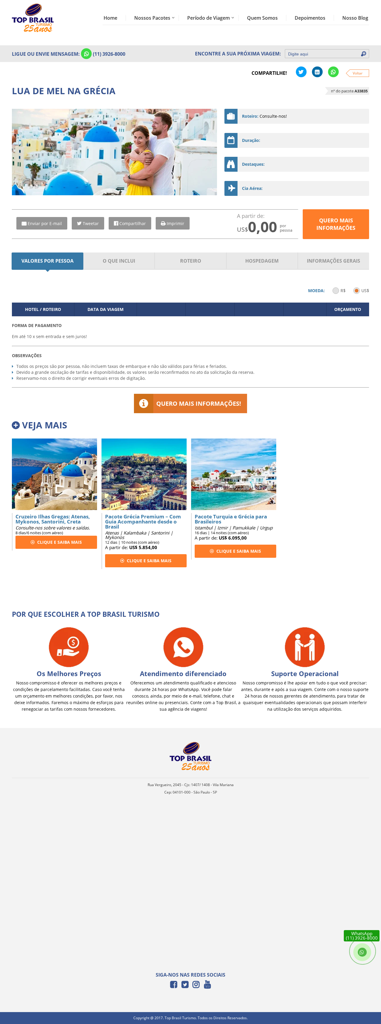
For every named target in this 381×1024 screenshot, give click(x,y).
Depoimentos (310, 18)
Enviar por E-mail (45, 223)
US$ (365, 290)
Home (110, 18)
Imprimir (175, 223)
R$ (343, 290)
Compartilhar (132, 223)
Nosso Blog (355, 18)
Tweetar (91, 223)
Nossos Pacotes (152, 18)
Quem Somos (262, 18)
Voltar (358, 73)
